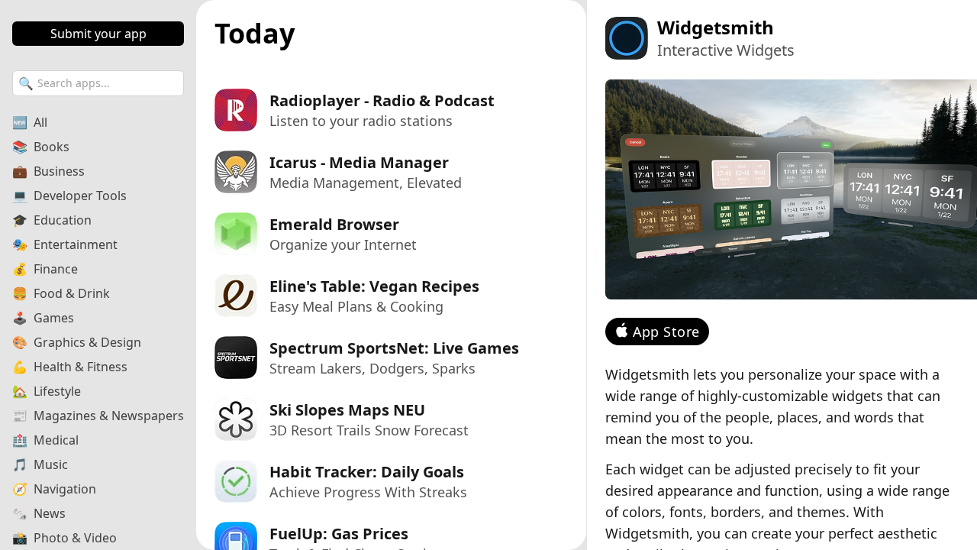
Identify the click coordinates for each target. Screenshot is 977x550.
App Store (666, 331)
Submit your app (98, 33)
